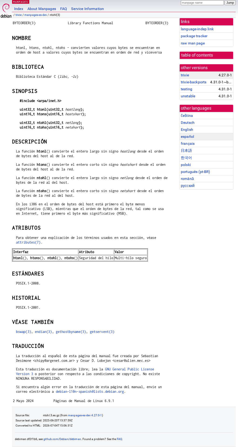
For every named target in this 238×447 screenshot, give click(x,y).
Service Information (87, 9)
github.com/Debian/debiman (62, 439)
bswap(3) (23, 332)
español (187, 136)
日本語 (186, 150)
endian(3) (43, 332)
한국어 (186, 158)
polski (186, 165)
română (187, 178)
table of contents (197, 55)
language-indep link (197, 29)
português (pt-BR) (195, 171)
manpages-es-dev (35, 15)
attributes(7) (28, 242)
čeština (187, 115)
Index (18, 9)
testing (186, 89)
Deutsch (188, 122)
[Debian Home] (6, 9)
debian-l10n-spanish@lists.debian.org (90, 391)
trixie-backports (193, 82)
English (187, 129)
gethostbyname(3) (71, 332)
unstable (188, 96)
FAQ (63, 9)
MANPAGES (20, 1)
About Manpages (41, 9)
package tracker (194, 36)
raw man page (193, 43)
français (188, 143)
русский (188, 185)
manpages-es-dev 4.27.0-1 (85, 415)
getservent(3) (102, 332)
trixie (19, 15)
